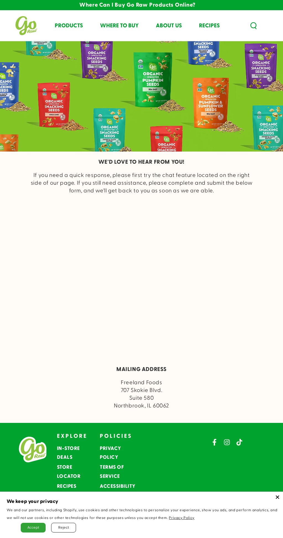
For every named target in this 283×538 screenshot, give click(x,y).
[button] (253, 26)
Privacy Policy (181, 518)
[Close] (277, 497)
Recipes (67, 486)
